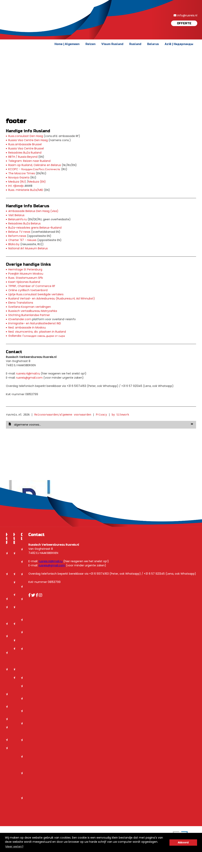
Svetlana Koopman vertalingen (29, 307)
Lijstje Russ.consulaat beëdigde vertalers (36, 294)
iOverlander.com (19, 319)
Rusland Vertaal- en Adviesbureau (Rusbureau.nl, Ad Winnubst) (51, 298)
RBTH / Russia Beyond (22, 157)
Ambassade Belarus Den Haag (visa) (33, 211)
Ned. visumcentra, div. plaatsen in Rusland (37, 332)
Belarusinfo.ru (17, 219)
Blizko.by (14, 244)
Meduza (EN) (37, 182)
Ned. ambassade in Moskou (27, 327)
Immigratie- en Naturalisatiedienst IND (34, 323)
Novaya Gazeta (18, 177)
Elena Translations (20, 303)
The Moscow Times (21, 173)
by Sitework (120, 414)
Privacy (101, 414)
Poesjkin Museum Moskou (25, 274)
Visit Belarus (16, 215)
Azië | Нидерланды (179, 44)
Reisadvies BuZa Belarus (24, 223)
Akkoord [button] (183, 842)
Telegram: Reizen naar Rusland (29, 161)
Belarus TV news (19, 232)
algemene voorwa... (27, 425)
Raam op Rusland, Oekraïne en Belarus (34, 165)
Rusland (135, 44)
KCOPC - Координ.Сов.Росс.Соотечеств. (34, 169)
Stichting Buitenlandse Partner (29, 315)
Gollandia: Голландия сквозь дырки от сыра (36, 336)
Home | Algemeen (66, 44)
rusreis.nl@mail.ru (28, 373)
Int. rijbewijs (16, 186)
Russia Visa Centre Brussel (26, 148)
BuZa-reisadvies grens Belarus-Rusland (35, 228)
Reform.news (17, 236)
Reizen (90, 44)
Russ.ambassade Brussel (25, 144)
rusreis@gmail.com (29, 378)
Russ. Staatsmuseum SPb (25, 278)
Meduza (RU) (17, 182)
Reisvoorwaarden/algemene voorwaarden (62, 414)
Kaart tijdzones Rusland (24, 282)
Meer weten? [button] (14, 846)
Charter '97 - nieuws (22, 240)
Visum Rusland (112, 44)
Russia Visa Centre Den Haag (28, 140)
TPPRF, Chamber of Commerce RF (31, 286)
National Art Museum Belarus (28, 248)
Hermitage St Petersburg (25, 269)
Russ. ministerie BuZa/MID (25, 190)
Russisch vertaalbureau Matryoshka (32, 311)
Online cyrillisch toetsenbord (28, 290)
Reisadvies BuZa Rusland (24, 153)
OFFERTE (184, 23)
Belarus (153, 44)
